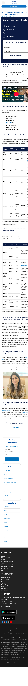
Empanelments (5, 557)
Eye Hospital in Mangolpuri (17, 650)
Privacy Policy (22, 662)
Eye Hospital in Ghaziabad (19, 648)
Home (3, 556)
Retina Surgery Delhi (5, 659)
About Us (4, 559)
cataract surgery (11, 71)
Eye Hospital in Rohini (11, 646)
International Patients (7, 561)
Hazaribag (6, 534)
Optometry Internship (7, 565)
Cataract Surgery (8, 492)
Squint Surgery (7, 474)
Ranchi (5, 514)
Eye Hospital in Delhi (8, 648)
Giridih (5, 542)
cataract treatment (6, 410)
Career (3, 563)
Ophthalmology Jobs (7, 566)
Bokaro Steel (7, 518)
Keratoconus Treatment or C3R (12, 488)
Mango (5, 522)
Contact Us (4, 568)
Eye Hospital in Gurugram (13, 654)
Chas (5, 538)
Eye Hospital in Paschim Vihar (14, 644)
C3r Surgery (4, 588)
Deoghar (3, 16)
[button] (3, 2)
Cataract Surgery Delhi (19, 657)
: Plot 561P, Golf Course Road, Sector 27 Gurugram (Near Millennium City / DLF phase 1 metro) (14, 633)
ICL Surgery (7, 470)
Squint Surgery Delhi (14, 659)
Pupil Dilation (9, 122)
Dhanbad (6, 510)
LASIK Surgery (7, 496)
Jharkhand (6, 506)
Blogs (2, 570)
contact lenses (24, 275)
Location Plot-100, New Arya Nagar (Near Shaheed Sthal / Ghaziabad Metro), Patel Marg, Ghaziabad (14, 629)
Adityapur (6, 530)
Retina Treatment (8, 478)
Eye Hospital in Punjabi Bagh (15, 652)
